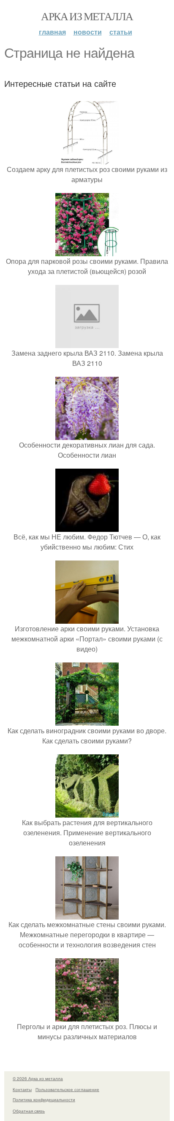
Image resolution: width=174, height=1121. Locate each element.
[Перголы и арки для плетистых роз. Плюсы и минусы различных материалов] (87, 1016)
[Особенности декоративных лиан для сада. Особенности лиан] (87, 435)
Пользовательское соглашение (67, 1089)
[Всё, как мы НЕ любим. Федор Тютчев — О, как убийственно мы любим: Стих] (87, 526)
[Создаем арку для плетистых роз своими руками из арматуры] (87, 159)
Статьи (120, 32)
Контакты (22, 1089)
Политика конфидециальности (44, 1099)
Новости (87, 32)
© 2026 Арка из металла (38, 1078)
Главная (52, 32)
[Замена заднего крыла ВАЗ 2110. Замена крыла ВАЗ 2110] (87, 343)
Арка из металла (87, 16)
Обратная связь (29, 1111)
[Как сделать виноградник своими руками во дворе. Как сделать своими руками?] (87, 720)
